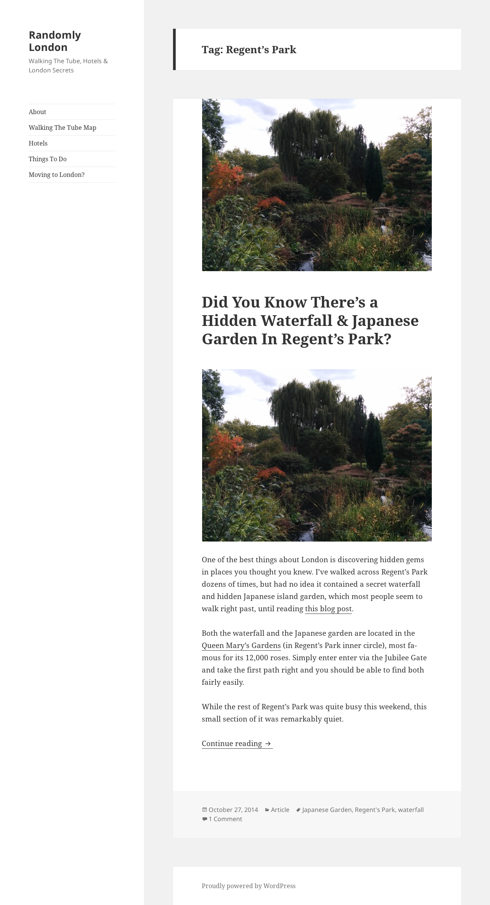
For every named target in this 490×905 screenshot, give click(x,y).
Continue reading (237, 743)
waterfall (411, 809)
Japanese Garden (327, 809)
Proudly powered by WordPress (249, 886)
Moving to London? (57, 174)
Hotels (38, 143)
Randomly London (55, 41)
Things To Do (48, 159)
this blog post (328, 609)
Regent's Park (375, 809)
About (37, 112)
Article (280, 809)
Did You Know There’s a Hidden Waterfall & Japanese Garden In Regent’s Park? (310, 320)
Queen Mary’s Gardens (241, 645)
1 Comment (225, 819)
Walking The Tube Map (62, 127)
